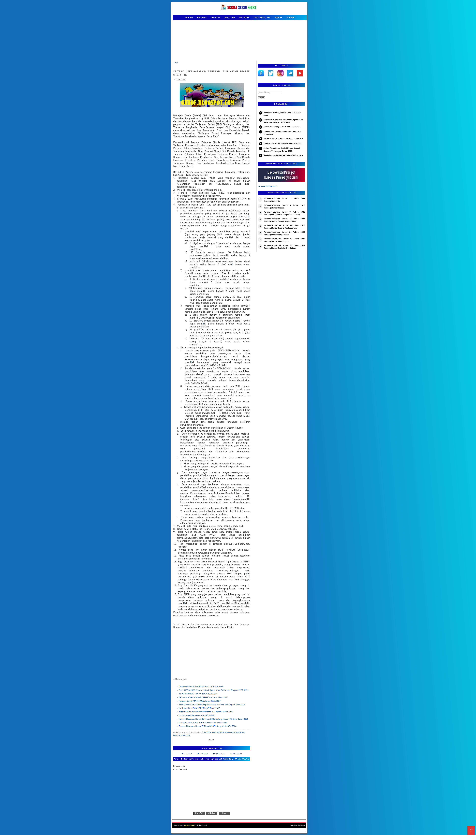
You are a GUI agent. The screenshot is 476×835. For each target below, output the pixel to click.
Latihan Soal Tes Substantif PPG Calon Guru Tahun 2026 (203, 697)
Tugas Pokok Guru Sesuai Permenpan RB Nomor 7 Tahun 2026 (206, 712)
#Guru (211, 740)
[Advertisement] (240, 39)
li (191, 362)
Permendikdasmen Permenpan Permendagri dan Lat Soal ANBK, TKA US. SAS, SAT (212, 759)
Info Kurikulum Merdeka (267, 186)
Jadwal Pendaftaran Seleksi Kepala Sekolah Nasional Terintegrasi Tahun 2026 (212, 705)
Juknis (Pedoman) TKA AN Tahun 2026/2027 (198, 694)
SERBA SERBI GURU (190, 825)
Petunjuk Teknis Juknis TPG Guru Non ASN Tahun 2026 (203, 723)
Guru (176, 63)
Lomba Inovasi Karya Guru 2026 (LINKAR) (197, 715)
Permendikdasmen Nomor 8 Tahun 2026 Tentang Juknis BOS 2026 (207, 726)
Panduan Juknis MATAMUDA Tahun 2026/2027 (200, 701)
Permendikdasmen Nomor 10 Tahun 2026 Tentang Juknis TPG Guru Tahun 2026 (213, 719)
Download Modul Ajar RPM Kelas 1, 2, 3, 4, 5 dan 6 (201, 687)
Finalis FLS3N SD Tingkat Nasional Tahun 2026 (283, 138)
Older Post (211, 813)
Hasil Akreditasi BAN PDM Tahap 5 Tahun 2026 (199, 708)
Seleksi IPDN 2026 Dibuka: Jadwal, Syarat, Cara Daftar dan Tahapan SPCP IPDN (214, 690)
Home (224, 813)
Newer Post (199, 813)
